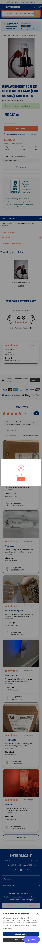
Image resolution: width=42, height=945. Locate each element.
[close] (37, 913)
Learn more (7, 928)
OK (21, 479)
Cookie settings (21, 940)
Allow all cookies (21, 934)
